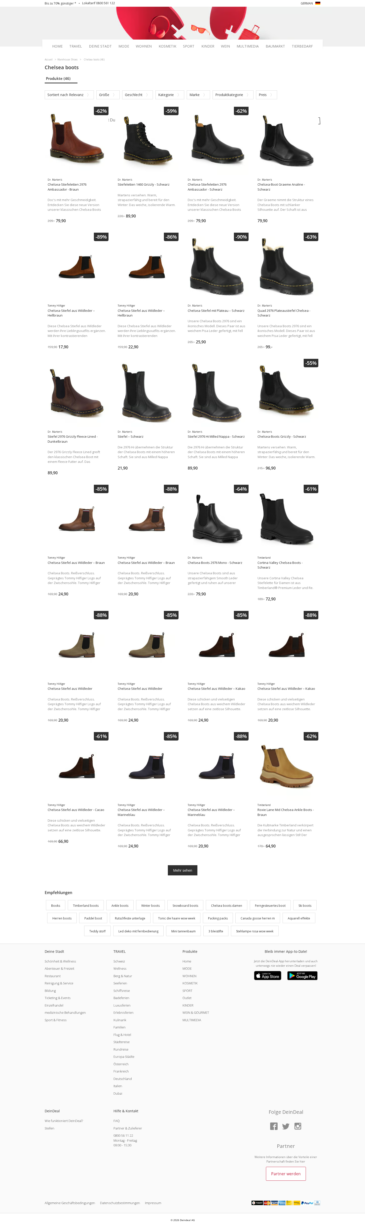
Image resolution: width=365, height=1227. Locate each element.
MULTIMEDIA (191, 1020)
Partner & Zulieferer (127, 1128)
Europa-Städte (123, 1056)
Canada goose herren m (258, 918)
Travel (75, 46)
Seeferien (120, 983)
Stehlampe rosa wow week (254, 931)
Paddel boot (93, 918)
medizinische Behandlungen (65, 1012)
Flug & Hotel (122, 1034)
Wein (225, 46)
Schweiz (119, 961)
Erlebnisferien (123, 1012)
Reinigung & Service (59, 983)
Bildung (50, 990)
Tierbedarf (302, 46)
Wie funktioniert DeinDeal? (64, 1121)
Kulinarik (119, 1020)
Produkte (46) (58, 78)
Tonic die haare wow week (176, 918)
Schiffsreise (121, 990)
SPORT (187, 990)
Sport (188, 46)
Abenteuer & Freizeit (59, 968)
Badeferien (121, 998)
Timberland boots (86, 906)
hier (302, 1161)
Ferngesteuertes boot (270, 906)
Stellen (49, 1128)
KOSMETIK (190, 983)
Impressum (153, 1203)
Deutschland (122, 1078)
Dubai (117, 1093)
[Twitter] (286, 1126)
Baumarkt (275, 46)
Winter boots (150, 906)
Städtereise (121, 1042)
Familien (119, 1027)
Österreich (121, 1064)
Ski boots (304, 906)
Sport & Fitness (56, 1020)
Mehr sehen (182, 870)
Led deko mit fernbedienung (138, 931)
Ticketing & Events (58, 998)
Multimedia (248, 46)
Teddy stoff (97, 931)
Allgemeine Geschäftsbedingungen (70, 1203)
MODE (187, 968)
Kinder (207, 46)
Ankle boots (119, 906)
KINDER (187, 1005)
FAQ (116, 1121)
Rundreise (120, 1049)
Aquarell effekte (299, 918)
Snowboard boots (185, 906)
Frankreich (121, 1071)
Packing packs (218, 918)
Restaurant (53, 976)
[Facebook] (274, 1126)
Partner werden (286, 1173)
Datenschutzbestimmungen (120, 1203)
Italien (117, 1086)
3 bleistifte (216, 931)
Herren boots (62, 918)
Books (55, 906)
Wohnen (144, 46)
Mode (123, 46)
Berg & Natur (122, 976)
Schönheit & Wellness (60, 961)
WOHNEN (189, 976)
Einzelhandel (54, 1005)
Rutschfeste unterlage (130, 918)
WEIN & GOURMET (195, 1012)
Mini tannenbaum (183, 931)
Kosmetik (167, 46)
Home (57, 46)
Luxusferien (122, 1005)
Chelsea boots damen (226, 906)
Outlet (186, 998)
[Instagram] (297, 1126)
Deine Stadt (100, 46)
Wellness (119, 968)
